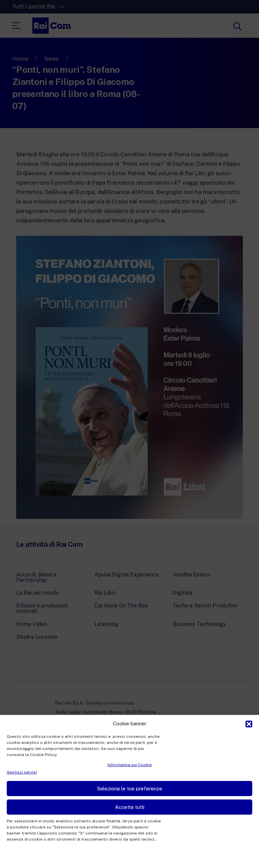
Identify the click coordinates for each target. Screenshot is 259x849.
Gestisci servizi (22, 772)
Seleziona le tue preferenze (129, 788)
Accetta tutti (129, 807)
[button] (249, 723)
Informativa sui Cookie (130, 765)
